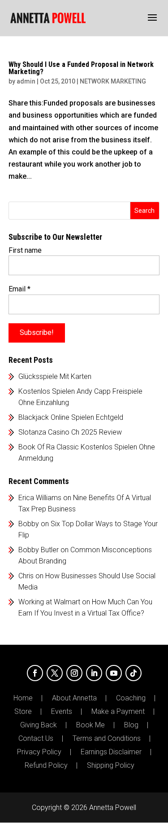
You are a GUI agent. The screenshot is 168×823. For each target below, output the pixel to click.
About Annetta (74, 698)
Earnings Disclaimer (111, 752)
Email (19, 289)
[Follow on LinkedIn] (94, 673)
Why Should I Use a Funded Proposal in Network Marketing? (81, 68)
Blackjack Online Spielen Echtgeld (70, 417)
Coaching (131, 698)
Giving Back (38, 725)
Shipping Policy (110, 765)
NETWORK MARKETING (113, 81)
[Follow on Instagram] (74, 673)
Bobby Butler (38, 550)
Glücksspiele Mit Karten (54, 376)
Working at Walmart (49, 602)
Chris (26, 576)
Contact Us (35, 738)
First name (25, 250)
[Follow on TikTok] (133, 673)
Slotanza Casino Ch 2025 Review (70, 432)
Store (23, 712)
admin (26, 81)
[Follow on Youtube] (114, 673)
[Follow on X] (55, 673)
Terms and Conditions (107, 738)
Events (61, 712)
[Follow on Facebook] (35, 673)
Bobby (28, 523)
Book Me (90, 725)
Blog (131, 725)
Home (23, 698)
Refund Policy (46, 765)
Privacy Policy (39, 752)
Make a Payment (118, 712)
